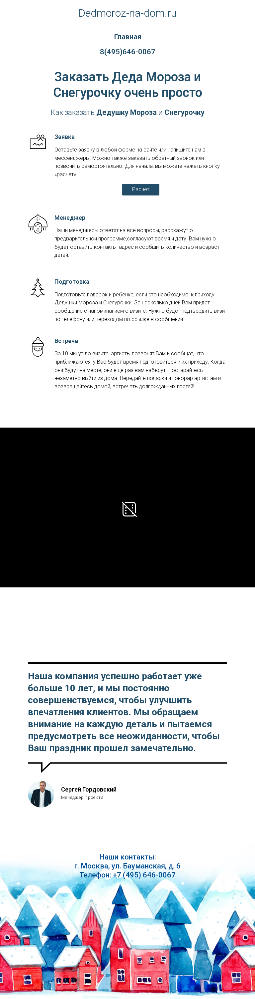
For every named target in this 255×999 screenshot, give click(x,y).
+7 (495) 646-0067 (144, 875)
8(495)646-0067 (127, 52)
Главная (127, 37)
